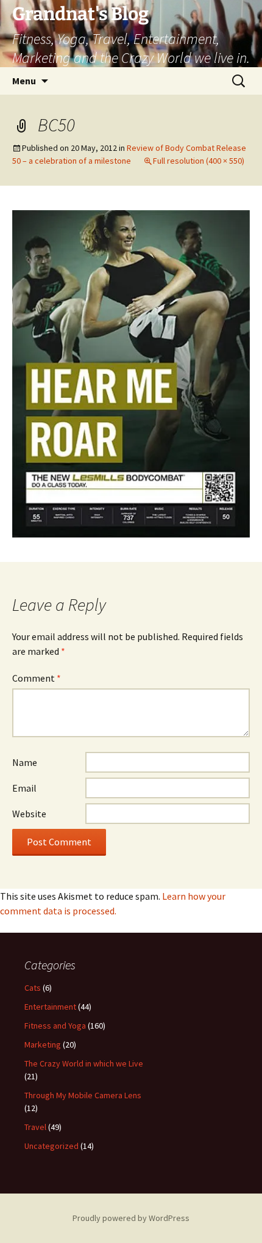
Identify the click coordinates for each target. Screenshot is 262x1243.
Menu (24, 81)
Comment (36, 678)
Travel (35, 1126)
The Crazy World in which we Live (83, 1063)
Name (24, 762)
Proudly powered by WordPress (131, 1217)
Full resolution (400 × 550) (198, 160)
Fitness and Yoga (55, 1025)
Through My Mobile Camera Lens (82, 1095)
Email (24, 788)
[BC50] (131, 372)
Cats (32, 987)
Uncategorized (51, 1145)
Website (29, 813)
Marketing (42, 1044)
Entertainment (50, 1006)
